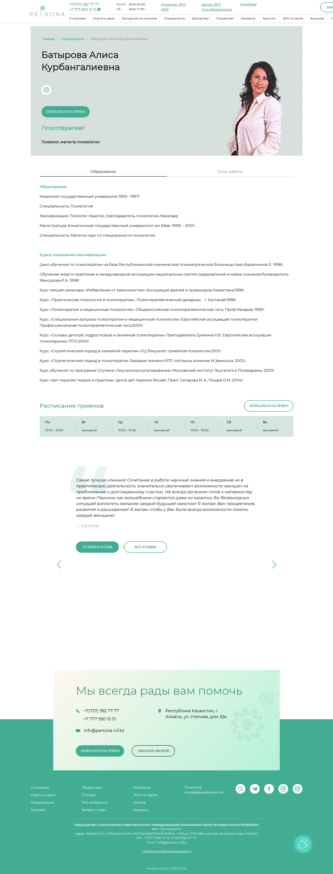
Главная (48, 39)
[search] (240, 789)
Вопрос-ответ (94, 810)
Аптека (139, 802)
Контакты (248, 18)
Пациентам (225, 18)
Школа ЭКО (211, 4)
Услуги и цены (104, 18)
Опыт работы (230, 172)
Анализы (317, 18)
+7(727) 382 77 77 (84, 4)
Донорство (200, 18)
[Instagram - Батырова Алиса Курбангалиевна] (46, 90)
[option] (166, 517)
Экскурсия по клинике (139, 18)
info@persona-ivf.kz (104, 731)
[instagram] (283, 789)
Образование (103, 172)
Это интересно (95, 802)
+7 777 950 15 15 (83, 10)
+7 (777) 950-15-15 (156, 838)
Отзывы (89, 795)
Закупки (269, 18)
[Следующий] (274, 564)
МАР (165, 9)
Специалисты (174, 18)
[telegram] (255, 789)
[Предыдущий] (59, 564)
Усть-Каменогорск (217, 9)
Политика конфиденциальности (203, 790)
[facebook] (269, 789)
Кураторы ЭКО (173, 4)
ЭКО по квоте (293, 18)
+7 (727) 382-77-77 (183, 838)
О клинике (77, 18)
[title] (48, 11)
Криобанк (248, 4)
